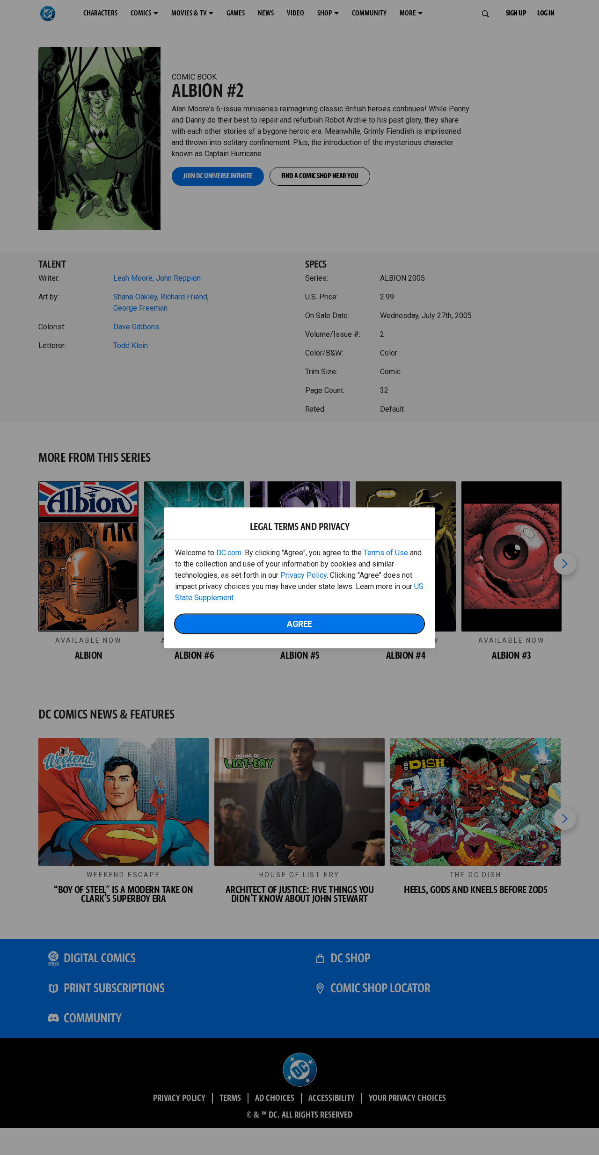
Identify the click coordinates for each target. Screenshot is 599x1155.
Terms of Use (386, 552)
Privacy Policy (303, 574)
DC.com (228, 552)
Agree (299, 623)
